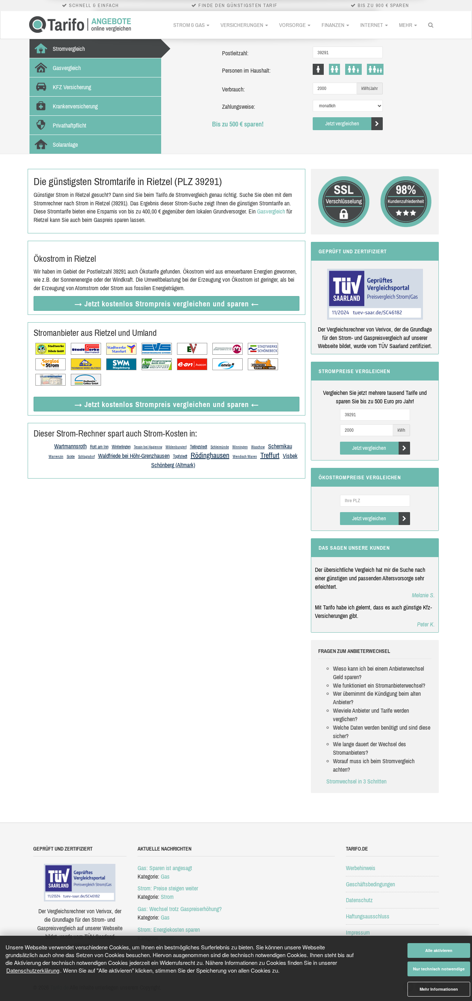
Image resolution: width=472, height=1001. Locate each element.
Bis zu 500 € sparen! (238, 124)
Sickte (71, 457)
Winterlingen (121, 446)
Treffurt (270, 455)
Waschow (258, 447)
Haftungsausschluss (367, 916)
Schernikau (280, 446)
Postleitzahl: (235, 53)
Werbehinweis (360, 868)
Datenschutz (359, 900)
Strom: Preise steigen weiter (168, 888)
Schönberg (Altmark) (173, 465)
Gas (165, 876)
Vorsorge (293, 25)
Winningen (240, 447)
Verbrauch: (233, 89)
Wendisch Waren (245, 457)
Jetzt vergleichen (342, 123)
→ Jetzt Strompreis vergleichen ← (166, 303)
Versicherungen (242, 25)
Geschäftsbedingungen (370, 884)
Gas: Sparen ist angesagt (165, 868)
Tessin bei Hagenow (148, 447)
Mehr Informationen (439, 989)
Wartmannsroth (70, 446)
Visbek (290, 455)
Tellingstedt (198, 446)
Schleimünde (220, 447)
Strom (167, 896)
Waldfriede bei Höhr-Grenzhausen (134, 455)
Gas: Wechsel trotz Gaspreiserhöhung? (180, 909)
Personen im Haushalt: (246, 70)
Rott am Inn (99, 446)
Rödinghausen (210, 455)
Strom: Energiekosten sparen (169, 929)
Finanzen (334, 25)
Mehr (406, 25)
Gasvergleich (271, 211)
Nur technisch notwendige (439, 969)
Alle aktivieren (438, 950)
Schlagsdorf (86, 457)
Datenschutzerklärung (32, 970)
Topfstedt (180, 456)
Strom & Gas (189, 25)
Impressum (358, 932)
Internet (372, 25)
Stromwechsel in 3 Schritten (356, 781)
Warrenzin (56, 457)
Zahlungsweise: (238, 106)
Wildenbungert (176, 447)
